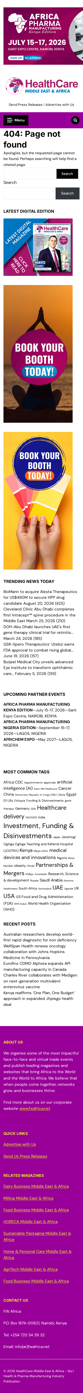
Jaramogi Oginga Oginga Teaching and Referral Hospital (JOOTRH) (39, 844)
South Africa (28, 888)
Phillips (30, 874)
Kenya (26, 850)
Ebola (62, 795)
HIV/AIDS (31, 817)
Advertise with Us (59, 104)
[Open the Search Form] (75, 120)
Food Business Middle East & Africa (36, 1281)
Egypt (71, 794)
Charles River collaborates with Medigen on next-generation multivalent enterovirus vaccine (40, 981)
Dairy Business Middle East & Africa (36, 1186)
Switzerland (44, 888)
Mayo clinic (41, 851)
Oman (31, 866)
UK (76, 888)
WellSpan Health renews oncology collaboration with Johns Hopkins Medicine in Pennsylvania (34, 951)
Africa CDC (13, 782)
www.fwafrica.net (34, 1108)
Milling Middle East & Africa (28, 1198)
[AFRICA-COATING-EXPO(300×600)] (38, 566)
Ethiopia (19, 801)
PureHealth (41, 874)
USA (9, 896)
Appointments (33, 782)
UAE (58, 887)
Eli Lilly (8, 800)
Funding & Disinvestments (45, 801)
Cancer (64, 788)
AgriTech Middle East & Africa (30, 1269)
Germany (22, 808)
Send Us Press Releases (25, 1156)
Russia (34, 880)
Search (10, 182)
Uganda (68, 888)
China (8, 794)
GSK (33, 809)
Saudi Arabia (51, 880)
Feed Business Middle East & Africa (36, 1209)
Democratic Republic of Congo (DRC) (36, 794)
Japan (56, 837)
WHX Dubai (20, 903)
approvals (50, 782)
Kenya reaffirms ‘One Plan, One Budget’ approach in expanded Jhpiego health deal (39, 998)
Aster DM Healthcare (45, 788)
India (41, 817)
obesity (20, 865)
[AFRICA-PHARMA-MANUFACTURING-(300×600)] (38, 419)
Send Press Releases (26, 104)
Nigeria (62, 858)
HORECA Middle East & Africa (30, 1221)
